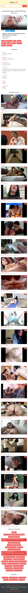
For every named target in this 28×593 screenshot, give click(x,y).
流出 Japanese (9, 570)
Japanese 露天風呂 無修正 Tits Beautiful (17, 561)
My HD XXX (5, 577)
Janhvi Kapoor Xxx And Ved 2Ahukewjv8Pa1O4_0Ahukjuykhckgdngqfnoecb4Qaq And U (13, 553)
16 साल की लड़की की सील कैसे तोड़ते (14, 545)
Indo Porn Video (22, 577)
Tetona (8, 43)
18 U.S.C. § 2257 (17, 591)
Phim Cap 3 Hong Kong (18, 565)
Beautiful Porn (23, 563)
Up (22, 585)
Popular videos (14, 585)
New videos (7, 585)
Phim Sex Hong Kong (18, 568)
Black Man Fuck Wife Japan (14, 549)
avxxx (14, 2)
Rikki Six (4, 45)
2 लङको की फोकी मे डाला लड (14, 536)
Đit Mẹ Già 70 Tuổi (20, 556)
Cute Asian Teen (8, 568)
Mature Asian (4, 561)
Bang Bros (19, 43)
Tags (19, 585)
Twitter (7, 30)
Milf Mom (14, 532)
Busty (14, 40)
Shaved (19, 40)
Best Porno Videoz (13, 577)
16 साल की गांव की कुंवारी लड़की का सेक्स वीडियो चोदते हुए (14, 534)
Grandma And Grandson (13, 563)
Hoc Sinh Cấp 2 (8, 565)
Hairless (13, 43)
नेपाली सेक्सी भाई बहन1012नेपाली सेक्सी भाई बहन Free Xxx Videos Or (12, 540)
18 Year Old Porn (18, 570)
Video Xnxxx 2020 (14, 579)
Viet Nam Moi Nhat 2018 (11, 547)
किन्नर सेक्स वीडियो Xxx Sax (18, 559)
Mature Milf (20, 547)
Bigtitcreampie (9, 40)
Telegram (12, 30)
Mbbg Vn (4, 563)
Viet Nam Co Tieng (8, 559)
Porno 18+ (6, 579)
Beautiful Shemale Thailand (14, 542)
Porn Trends (21, 579)
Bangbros (4, 43)
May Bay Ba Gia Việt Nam (9, 556)
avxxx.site (10, 591)
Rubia (3, 40)
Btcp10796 (9, 45)
